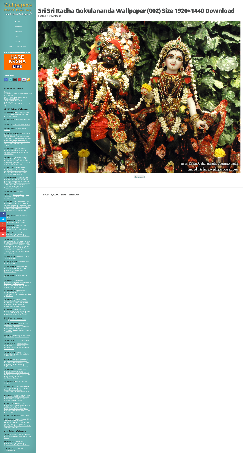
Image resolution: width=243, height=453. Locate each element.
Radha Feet (22, 323)
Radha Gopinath (9, 103)
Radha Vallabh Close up (16, 294)
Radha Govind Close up (22, 337)
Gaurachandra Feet (11, 179)
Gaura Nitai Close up (19, 207)
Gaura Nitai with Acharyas (13, 173)
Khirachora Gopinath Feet (13, 397)
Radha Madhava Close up (17, 222)
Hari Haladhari (22, 448)
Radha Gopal (18, 119)
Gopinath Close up (11, 181)
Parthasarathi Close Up (12, 203)
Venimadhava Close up (12, 116)
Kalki (11, 97)
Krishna (20, 97)
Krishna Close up (15, 345)
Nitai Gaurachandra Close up (17, 184)
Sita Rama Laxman (11, 210)
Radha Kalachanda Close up (14, 197)
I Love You (10, 95)
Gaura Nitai (20, 191)
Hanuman (10, 137)
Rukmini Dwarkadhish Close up (14, 271)
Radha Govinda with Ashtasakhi (19, 392)
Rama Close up (13, 138)
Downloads (55, 15)
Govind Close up (17, 335)
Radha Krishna (20, 347)
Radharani (22, 104)
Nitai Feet (12, 183)
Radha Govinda (20, 152)
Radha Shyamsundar (20, 426)
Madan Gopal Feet (11, 311)
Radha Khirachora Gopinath (14, 398)
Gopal (19, 179)
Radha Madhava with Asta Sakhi (16, 286)
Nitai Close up (26, 125)
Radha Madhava (20, 354)
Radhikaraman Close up (13, 373)
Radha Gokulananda (12, 436)
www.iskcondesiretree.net (66, 195)
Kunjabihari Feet (11, 362)
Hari (16, 448)
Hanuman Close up (19, 137)
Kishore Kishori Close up (15, 174)
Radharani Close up (15, 188)
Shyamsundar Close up (12, 234)
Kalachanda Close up (19, 195)
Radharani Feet (17, 164)
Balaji (14, 359)
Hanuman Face (17, 241)
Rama (8, 102)
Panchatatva (13, 263)
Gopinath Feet (21, 181)
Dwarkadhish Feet (11, 268)
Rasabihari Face (13, 244)
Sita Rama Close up (18, 142)
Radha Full (22, 243)
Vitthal (17, 104)
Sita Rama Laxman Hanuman (14, 144)
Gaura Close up (17, 125)
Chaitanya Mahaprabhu (8, 93)
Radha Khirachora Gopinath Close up (15, 399)
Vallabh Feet (9, 296)
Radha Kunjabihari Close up (19, 366)
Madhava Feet (10, 282)
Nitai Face (9, 243)
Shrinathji (12, 100)
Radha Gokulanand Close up (14, 140)
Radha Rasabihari (14, 248)
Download (139, 177)
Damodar (14, 94)
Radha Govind (10, 337)
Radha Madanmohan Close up (16, 409)
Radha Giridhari (25, 415)
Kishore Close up (15, 169)
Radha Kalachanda (14, 196)
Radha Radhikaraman (12, 376)
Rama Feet (21, 138)
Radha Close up (20, 113)
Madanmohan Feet (11, 405)
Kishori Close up (11, 171)
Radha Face (15, 243)
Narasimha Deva (19, 282)
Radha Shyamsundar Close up (21, 236)
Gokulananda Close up (16, 435)
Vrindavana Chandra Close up (15, 330)
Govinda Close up (15, 150)
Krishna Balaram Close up (16, 409)
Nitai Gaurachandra (21, 183)
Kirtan (15, 97)
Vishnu (12, 104)
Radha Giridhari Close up (17, 306)
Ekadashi (25, 94)
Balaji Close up (20, 359)
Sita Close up (22, 244)
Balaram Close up (21, 419)
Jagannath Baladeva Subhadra (15, 276)
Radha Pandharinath (23, 340)
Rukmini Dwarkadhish (12, 270)
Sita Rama (21, 251)
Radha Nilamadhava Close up (20, 229)
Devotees (20, 94)
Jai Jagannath (9, 96)
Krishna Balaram (11, 374)
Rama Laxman (14, 251)
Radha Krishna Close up (14, 162)
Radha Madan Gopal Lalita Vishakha (16, 314)
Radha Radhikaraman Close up (13, 377)
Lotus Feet (12, 99)
